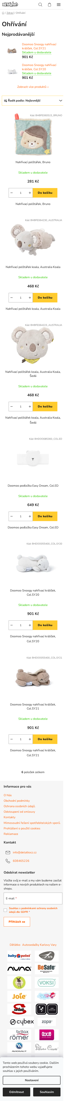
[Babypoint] (19, 956)
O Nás (8, 795)
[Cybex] (22, 1022)
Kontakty (9, 817)
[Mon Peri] (47, 996)
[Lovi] (47, 1035)
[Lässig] (19, 982)
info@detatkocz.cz (24, 852)
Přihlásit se (17, 922)
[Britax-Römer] (19, 1035)
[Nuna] (19, 969)
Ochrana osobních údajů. (20, 806)
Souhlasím (47, 1092)
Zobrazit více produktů (31, 87)
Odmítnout (16, 1092)
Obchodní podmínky (17, 801)
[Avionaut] (19, 1047)
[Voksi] (47, 982)
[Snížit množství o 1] (11, 192)
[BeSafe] (47, 969)
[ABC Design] (47, 1009)
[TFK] (47, 956)
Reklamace (11, 834)
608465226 (21, 861)
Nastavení (31, 1080)
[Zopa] (47, 1022)
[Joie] (19, 996)
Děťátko (15, 945)
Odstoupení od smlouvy (19, 812)
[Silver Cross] (47, 1047)
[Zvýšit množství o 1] (30, 192)
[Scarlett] (19, 1009)
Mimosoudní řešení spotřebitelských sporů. (32, 823)
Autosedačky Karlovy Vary (39, 945)
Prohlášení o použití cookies (22, 828)
